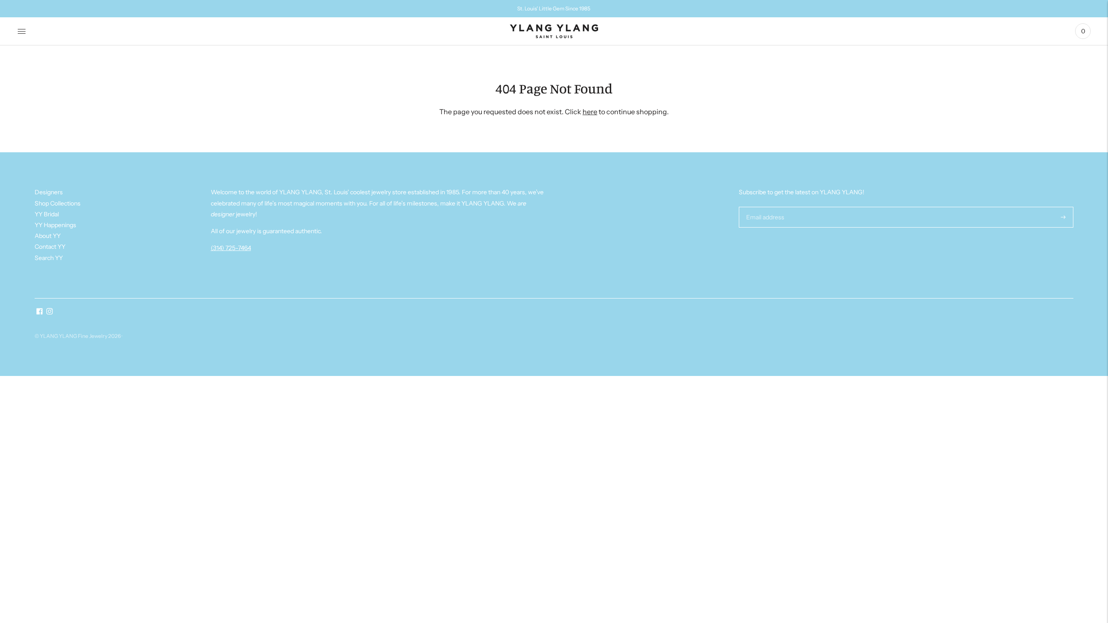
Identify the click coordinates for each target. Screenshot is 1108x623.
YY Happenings (55, 225)
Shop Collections (58, 203)
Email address (764, 206)
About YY (48, 236)
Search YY (49, 258)
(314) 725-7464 (231, 248)
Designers (49, 192)
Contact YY (50, 246)
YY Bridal (47, 214)
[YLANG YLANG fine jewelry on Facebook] (39, 312)
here (590, 111)
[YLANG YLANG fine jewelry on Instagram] (49, 312)
